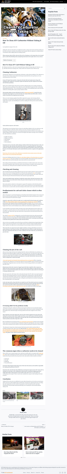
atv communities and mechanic (26, 321)
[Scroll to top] (65, 473)
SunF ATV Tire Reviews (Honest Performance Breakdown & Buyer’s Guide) (55, 20)
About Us (33, 472)
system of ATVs (11, 215)
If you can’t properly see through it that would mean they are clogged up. (18, 260)
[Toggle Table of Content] (14, 60)
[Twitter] (62, 472)
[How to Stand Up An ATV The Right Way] (23, 395)
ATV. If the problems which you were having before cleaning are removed (21, 201)
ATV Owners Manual (54, 1)
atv (34, 173)
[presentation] (12, 443)
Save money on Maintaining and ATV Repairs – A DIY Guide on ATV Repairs (34, 426)
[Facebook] (60, 472)
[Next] (42, 446)
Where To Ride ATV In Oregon (7, 425)
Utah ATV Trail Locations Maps (54, 49)
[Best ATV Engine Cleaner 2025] (36, 395)
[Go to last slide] (4, 446)
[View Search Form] (65, 2)
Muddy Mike (23, 412)
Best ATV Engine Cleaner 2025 (35, 399)
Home (24, 472)
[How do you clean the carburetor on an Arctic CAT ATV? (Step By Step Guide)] (9, 395)
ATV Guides (46, 1)
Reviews (61, 1)
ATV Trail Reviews (8, 472)
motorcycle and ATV (29, 92)
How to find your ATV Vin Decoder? (55, 27)
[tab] (23, 457)
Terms (42, 472)
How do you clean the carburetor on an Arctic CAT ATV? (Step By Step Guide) (9, 400)
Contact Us (38, 472)
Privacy (28, 472)
